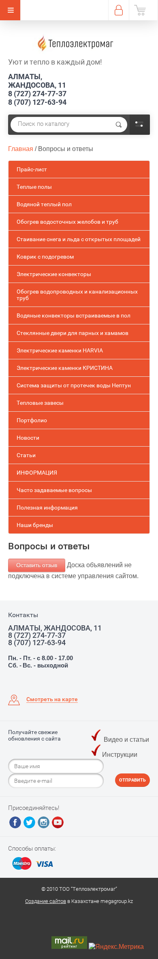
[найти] (118, 124)
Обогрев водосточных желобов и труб (67, 221)
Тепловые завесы (40, 403)
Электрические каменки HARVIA (60, 350)
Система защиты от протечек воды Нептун (74, 385)
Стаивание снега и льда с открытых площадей (79, 239)
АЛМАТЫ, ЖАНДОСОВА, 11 (37, 80)
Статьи (26, 455)
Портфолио (32, 420)
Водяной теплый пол (44, 204)
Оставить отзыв (36, 565)
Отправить (132, 780)
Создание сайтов (45, 901)
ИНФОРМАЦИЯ (37, 472)
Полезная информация (47, 507)
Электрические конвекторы (54, 274)
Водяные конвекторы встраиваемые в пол (73, 315)
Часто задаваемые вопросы (54, 490)
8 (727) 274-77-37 (37, 93)
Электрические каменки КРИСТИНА (65, 368)
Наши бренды (35, 525)
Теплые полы (34, 187)
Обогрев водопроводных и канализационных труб (77, 294)
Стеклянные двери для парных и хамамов (72, 333)
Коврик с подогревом (45, 256)
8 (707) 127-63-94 (37, 102)
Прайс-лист (32, 169)
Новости (28, 437)
